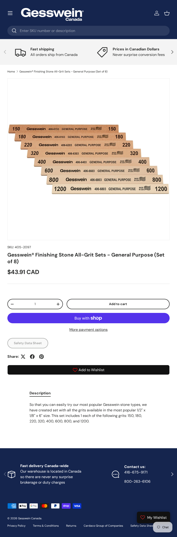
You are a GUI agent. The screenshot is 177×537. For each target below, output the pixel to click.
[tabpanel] (89, 415)
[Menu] (10, 13)
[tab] (40, 393)
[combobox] (88, 31)
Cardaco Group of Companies (103, 526)
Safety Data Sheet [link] (28, 343)
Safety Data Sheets (143, 526)
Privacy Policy (16, 526)
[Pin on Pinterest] (41, 356)
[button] (167, 13)
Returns (71, 526)
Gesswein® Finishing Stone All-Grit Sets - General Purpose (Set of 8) (63, 71)
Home (11, 71)
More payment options (88, 329)
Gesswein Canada (29, 518)
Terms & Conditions (46, 526)
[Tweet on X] (23, 356)
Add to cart (118, 304)
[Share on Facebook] (32, 356)
